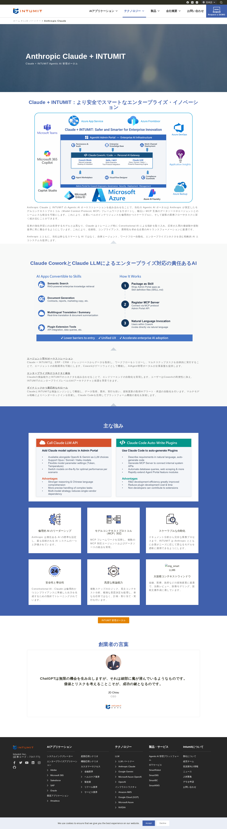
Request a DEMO (216, 15)
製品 (153, 11)
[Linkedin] (33, 762)
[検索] (221, 2)
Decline (163, 823)
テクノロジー (132, 11)
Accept (149, 823)
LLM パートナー (32, 21)
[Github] (14, 767)
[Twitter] (20, 762)
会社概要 (171, 11)
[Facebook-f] (14, 762)
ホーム (16, 21)
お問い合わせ (195, 11)
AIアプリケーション (101, 11)
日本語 (209, 2)
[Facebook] (188, 2)
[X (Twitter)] (192, 2)
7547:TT (34, 757)
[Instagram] (197, 2)
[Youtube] (26, 762)
